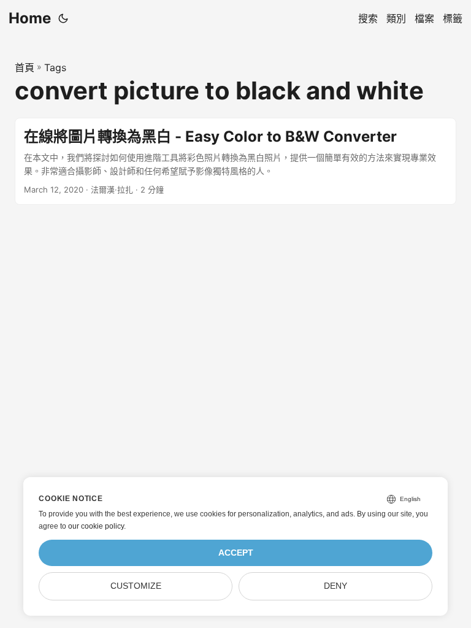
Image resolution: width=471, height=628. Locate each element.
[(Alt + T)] (63, 18)
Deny (335, 586)
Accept (235, 552)
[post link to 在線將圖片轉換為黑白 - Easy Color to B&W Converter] (235, 161)
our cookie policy (96, 526)
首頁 (24, 67)
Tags (55, 67)
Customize (135, 586)
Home (30, 18)
